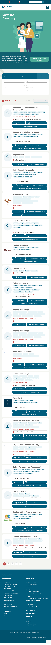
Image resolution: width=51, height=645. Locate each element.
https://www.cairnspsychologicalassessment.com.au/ (31, 485)
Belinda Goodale (19, 268)
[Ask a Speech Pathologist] (8, 175)
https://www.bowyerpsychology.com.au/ (31, 392)
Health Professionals (32, 582)
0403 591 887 (20, 258)
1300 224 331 (20, 122)
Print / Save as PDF (41, 101)
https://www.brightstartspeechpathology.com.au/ (31, 461)
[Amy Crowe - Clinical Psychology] (8, 136)
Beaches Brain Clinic (21, 221)
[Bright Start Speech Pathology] (8, 449)
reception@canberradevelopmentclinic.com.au (36, 552)
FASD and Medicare (8, 595)
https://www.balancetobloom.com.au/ (30, 214)
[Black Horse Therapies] (8, 356)
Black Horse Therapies (22, 352)
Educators (30, 589)
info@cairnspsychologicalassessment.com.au (36, 482)
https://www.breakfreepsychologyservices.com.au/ (31, 438)
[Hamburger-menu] (47, 7)
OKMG (43, 636)
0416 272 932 (20, 502)
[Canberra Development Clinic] (8, 542)
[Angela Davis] (8, 157)
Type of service (30, 81)
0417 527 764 (21, 185)
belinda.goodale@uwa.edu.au (38, 277)
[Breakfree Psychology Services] (8, 426)
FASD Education (7, 611)
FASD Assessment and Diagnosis (11, 584)
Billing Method (29, 87)
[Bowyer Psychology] (8, 379)
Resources (6, 608)
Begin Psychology (20, 245)
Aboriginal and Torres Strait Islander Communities (38, 598)
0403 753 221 (19, 364)
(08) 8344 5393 (21, 164)
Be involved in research (33, 606)
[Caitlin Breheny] (8, 495)
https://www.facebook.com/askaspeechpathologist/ (30, 188)
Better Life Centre (20, 283)
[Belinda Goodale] (8, 270)
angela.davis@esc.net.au (39, 164)
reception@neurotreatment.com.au (37, 122)
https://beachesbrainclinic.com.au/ (31, 239)
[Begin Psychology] (8, 249)
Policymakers (30, 586)
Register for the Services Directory (39, 59)
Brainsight (17, 398)
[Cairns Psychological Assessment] (8, 472)
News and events (30, 613)
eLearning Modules (8, 604)
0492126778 (19, 211)
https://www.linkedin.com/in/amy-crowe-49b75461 (31, 148)
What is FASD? (7, 582)
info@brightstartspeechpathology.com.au (36, 457)
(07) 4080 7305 (19, 482)
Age (5, 87)
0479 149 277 (19, 435)
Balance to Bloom (20, 194)
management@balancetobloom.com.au (37, 211)
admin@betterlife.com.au (39, 300)
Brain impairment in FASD (9, 590)
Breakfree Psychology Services (26, 420)
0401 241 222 (20, 235)
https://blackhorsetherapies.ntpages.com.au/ (31, 367)
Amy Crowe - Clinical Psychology (26, 132)
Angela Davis (18, 155)
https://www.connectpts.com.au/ (30, 506)
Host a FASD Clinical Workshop (10, 606)
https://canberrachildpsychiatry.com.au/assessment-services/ (30, 530)
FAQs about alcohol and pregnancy (11, 593)
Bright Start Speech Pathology (26, 445)
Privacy (11, 632)
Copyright (16, 632)
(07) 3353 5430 (21, 300)
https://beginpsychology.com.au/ (30, 261)
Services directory (31, 610)
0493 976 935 (20, 411)
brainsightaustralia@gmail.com (38, 411)
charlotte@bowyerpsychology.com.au (37, 388)
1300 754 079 (19, 457)
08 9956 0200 (21, 277)
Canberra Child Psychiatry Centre (27, 512)
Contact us (29, 616)
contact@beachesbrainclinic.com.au (37, 235)
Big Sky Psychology (21, 310)
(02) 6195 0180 (20, 527)
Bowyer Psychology (21, 374)
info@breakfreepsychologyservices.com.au (36, 435)
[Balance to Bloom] (8, 201)
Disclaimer (22, 632)
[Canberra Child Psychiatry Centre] (8, 517)
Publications (30, 604)
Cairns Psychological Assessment (27, 467)
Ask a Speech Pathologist (24, 170)
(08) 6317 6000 (20, 388)
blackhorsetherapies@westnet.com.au (37, 364)
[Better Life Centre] (8, 289)
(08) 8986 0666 (20, 324)
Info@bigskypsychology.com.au (38, 324)
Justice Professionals (32, 584)
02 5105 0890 (19, 552)
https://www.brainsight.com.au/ (30, 414)
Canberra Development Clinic (25, 536)
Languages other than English (33, 632)
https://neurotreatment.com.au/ (30, 126)
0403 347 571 (20, 145)
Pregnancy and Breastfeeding (34, 591)
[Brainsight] (8, 402)
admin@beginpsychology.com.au (37, 258)
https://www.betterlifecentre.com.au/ (30, 303)
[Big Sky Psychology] (8, 315)
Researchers (30, 596)
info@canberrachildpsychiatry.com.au (37, 527)
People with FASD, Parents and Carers (36, 593)
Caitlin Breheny (19, 491)
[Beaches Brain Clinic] (8, 226)
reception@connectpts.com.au (38, 502)
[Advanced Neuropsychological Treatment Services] (8, 113)
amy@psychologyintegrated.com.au (37, 145)
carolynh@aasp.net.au (38, 185)
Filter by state (7, 81)
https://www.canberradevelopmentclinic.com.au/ (31, 556)
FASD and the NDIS (8, 597)
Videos (5, 615)
